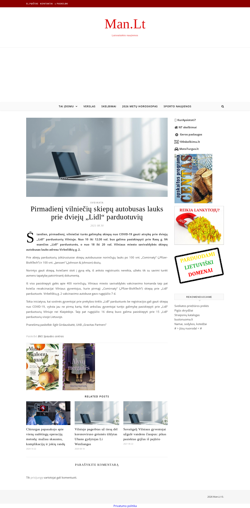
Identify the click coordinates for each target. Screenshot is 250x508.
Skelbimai (108, 106)
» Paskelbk (61, 3)
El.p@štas (32, 3)
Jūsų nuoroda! (188, 328)
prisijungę (37, 477)
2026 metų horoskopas (140, 106)
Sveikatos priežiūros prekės (191, 306)
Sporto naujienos (177, 106)
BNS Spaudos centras (51, 336)
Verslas (89, 106)
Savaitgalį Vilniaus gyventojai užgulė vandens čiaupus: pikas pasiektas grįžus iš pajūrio (144, 434)
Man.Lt (125, 24)
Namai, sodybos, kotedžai (190, 324)
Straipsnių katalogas (187, 315)
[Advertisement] (125, 75)
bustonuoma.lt (183, 319)
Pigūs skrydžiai (183, 310)
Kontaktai (46, 3)
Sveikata (97, 202)
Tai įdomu (66, 106)
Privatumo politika (125, 506)
